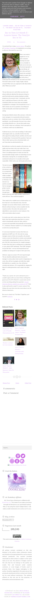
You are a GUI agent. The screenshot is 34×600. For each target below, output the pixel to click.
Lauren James (20, 46)
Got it (22, 16)
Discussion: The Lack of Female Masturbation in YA (8, 331)
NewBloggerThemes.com (20, 596)
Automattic (17, 594)
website (10, 296)
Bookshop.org (6, 502)
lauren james (8, 25)
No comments (21, 42)
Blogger (26, 592)
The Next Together (9, 48)
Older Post (28, 383)
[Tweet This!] (16, 299)
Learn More (14, 16)
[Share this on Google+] (19, 299)
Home (17, 383)
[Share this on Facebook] (14, 299)
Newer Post (6, 383)
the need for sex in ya (14, 27)
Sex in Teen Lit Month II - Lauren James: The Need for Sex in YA (17, 35)
